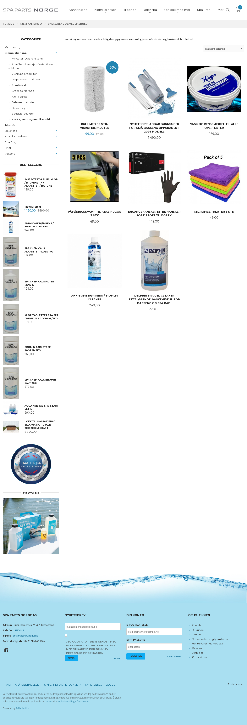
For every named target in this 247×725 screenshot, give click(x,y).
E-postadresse (137, 624)
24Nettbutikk (22, 708)
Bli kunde (198, 630)
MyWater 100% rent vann (27, 58)
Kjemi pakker (20, 96)
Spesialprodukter (23, 113)
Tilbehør (10, 125)
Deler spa (11, 130)
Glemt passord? (174, 656)
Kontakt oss (199, 657)
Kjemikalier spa (16, 52)
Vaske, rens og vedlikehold (31, 119)
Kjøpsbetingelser (28, 684)
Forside (196, 625)
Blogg (110, 684)
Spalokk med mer (16, 136)
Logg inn (197, 652)
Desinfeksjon (20, 108)
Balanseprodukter (23, 102)
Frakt (7, 684)
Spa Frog (10, 142)
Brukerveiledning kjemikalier (210, 639)
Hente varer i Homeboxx (207, 643)
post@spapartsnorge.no (25, 635)
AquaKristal (19, 85)
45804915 (19, 630)
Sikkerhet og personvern (62, 684)
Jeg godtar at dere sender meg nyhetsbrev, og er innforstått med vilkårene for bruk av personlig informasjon (91, 647)
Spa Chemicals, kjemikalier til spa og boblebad (32, 66)
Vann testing (12, 47)
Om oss (196, 634)
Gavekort (198, 648)
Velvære (10, 153)
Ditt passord (135, 639)
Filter (8, 147)
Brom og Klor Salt (23, 90)
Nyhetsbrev (93, 684)
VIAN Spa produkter (24, 73)
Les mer (117, 658)
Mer (220, 10)
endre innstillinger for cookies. (73, 701)
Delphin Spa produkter (26, 79)
